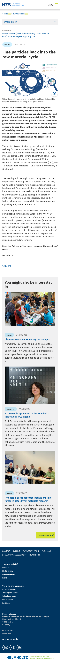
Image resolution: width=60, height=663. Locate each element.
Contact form (8, 630)
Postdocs (6, 603)
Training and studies (10, 593)
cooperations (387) (11, 33)
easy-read (46, 551)
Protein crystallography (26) (21, 36)
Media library (7, 571)
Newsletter (34, 555)
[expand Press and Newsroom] (9, 14)
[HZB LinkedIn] (5, 647)
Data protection (31, 551)
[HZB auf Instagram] (12, 647)
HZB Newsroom (19, 14)
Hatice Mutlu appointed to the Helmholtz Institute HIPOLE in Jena (26, 415)
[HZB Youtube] (19, 647)
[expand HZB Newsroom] (26, 14)
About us (5, 567)
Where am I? (10, 22)
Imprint (16, 551)
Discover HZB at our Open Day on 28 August (28, 339)
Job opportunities (9, 589)
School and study (9, 596)
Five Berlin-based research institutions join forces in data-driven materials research (28, 499)
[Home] (13, 5)
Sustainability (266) (31, 33)
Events (5, 578)
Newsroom (45, 535)
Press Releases (8, 574)
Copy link (6, 266)
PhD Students (7, 600)
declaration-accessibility (14, 555)
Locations (6, 633)
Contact (6, 551)
